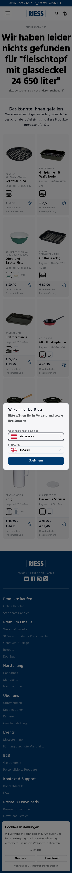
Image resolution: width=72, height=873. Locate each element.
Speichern (36, 460)
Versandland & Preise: (23, 431)
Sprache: (14, 445)
